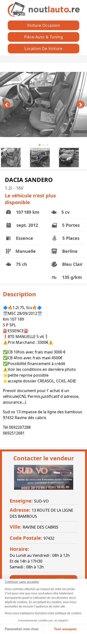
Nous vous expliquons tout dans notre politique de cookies (43, 613)
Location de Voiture (43, 48)
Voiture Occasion (43, 25)
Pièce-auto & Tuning (43, 37)
